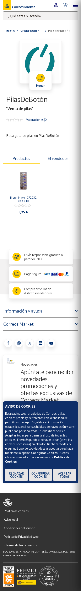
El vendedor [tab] (58, 158)
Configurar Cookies (40, 475)
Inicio (10, 31)
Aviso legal (11, 519)
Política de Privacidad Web (21, 536)
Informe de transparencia (20, 545)
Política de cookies (16, 511)
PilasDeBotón (59, 31)
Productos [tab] (21, 158)
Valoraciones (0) (37, 119)
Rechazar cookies (16, 475)
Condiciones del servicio (19, 528)
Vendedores (30, 31)
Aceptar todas (64, 475)
